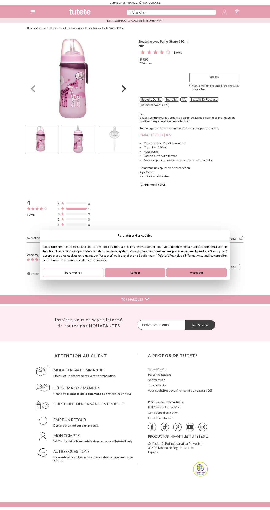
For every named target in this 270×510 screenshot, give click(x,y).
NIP (141, 46)
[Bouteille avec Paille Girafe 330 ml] (78, 79)
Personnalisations (159, 374)
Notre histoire (157, 369)
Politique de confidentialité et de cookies (78, 260)
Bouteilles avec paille (154, 104)
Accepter (196, 272)
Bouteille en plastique (204, 99)
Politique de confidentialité (166, 402)
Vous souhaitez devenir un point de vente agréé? (180, 390)
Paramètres (73, 272)
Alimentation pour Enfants (41, 28)
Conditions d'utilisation (163, 412)
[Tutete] (91, 12)
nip (184, 99)
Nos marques (156, 379)
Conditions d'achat (160, 417)
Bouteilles (172, 99)
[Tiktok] (165, 427)
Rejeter (135, 272)
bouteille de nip (151, 99)
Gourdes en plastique (70, 28)
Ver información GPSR (153, 184)
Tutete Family (157, 385)
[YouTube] (190, 427)
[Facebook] (152, 427)
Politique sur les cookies (164, 407)
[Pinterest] (177, 427)
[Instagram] (202, 427)
